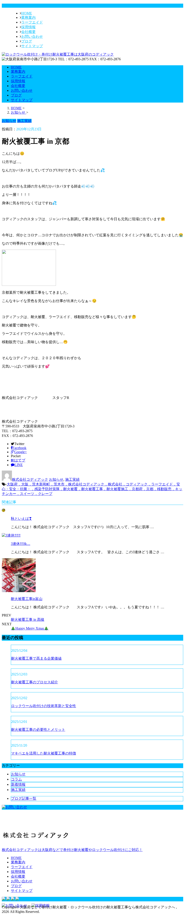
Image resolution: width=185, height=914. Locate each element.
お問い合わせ (32, 36)
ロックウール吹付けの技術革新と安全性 (43, 706)
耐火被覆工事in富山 (26, 599)
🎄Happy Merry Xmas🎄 (30, 628)
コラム (16, 779)
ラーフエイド (32, 22)
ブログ (26, 41)
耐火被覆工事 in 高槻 (27, 619)
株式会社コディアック (30, 479)
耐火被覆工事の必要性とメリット (38, 729)
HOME (26, 13)
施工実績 (72, 479)
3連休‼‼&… (20, 544)
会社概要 (28, 32)
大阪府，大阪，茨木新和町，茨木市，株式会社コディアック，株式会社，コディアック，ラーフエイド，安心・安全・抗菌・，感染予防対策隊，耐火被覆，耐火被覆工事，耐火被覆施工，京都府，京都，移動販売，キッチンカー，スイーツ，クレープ (92, 489)
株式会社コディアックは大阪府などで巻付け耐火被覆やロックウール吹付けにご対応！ (72, 850)
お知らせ (56, 479)
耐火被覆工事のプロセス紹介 (34, 682)
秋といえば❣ (21, 518)
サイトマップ (32, 46)
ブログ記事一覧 (23, 798)
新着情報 (18, 784)
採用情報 (28, 27)
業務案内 (28, 17)
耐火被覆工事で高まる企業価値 (36, 658)
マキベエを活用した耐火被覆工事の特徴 (43, 753)
